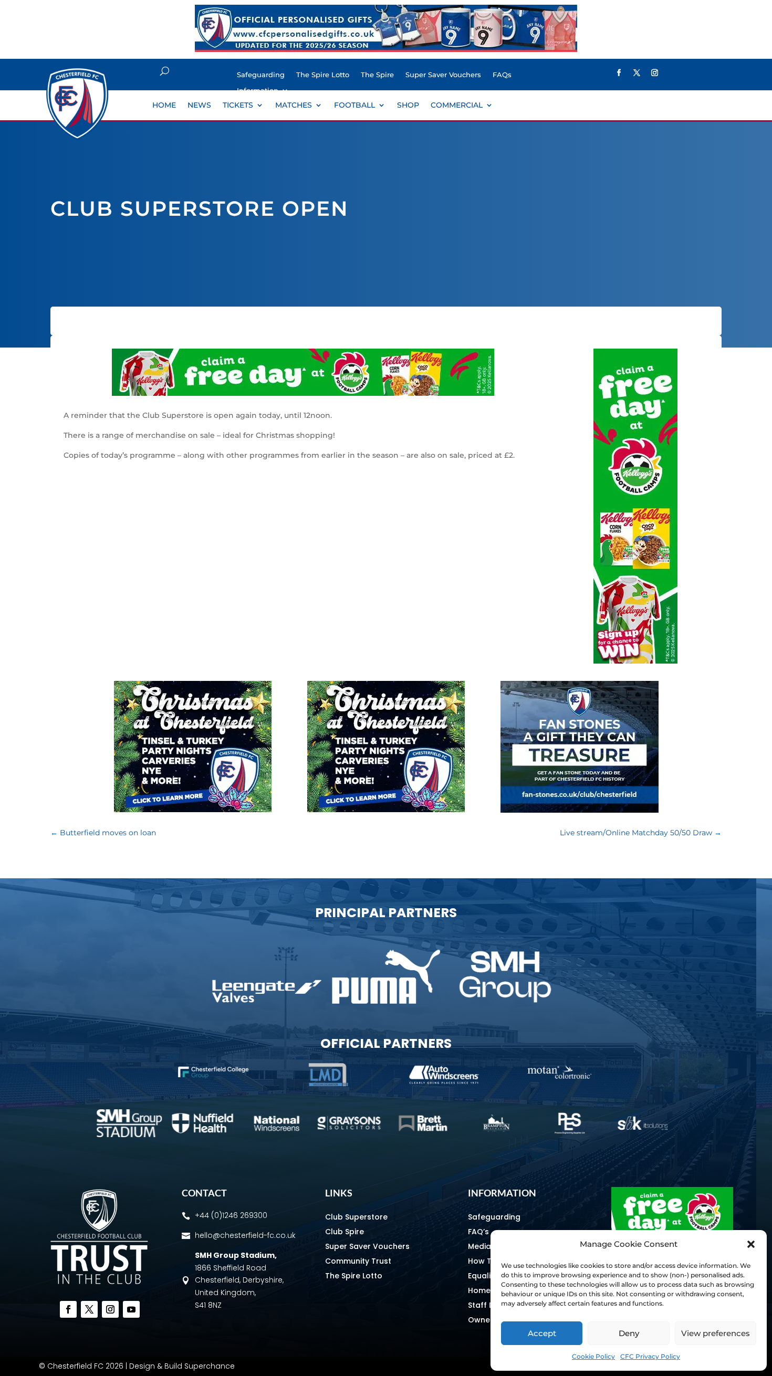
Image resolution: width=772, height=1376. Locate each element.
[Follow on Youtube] (131, 1309)
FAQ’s (478, 1231)
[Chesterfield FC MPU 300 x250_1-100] (579, 810)
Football (354, 105)
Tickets (238, 105)
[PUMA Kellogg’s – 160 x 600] (635, 661)
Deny (629, 1333)
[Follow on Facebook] (618, 73)
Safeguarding (261, 75)
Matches (293, 105)
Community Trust (358, 1261)
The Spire (377, 75)
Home (164, 105)
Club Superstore (356, 1217)
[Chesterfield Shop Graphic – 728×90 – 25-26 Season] (386, 49)
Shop (408, 105)
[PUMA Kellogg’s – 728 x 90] (303, 393)
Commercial (457, 105)
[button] (751, 1244)
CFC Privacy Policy (650, 1356)
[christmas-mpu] (193, 809)
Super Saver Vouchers (443, 75)
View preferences (715, 1333)
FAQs (502, 75)
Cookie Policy (593, 1356)
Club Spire (344, 1231)
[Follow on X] (636, 73)
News (199, 105)
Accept (542, 1333)
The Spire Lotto (322, 75)
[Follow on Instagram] (654, 73)
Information (257, 90)
